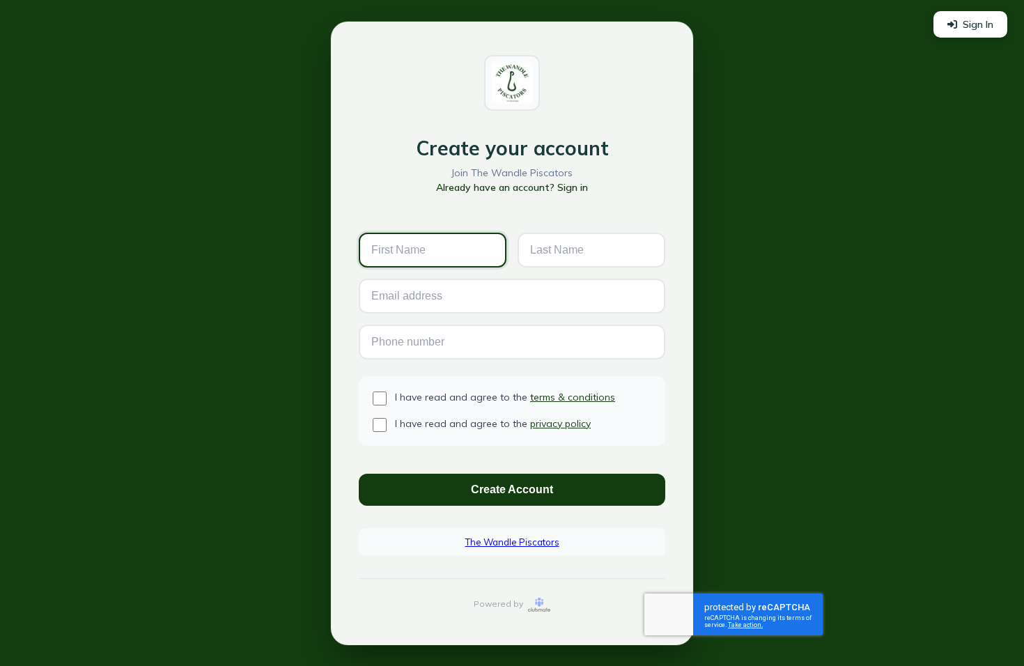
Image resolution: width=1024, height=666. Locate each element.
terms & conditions (572, 397)
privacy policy (560, 423)
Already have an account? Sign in (512, 187)
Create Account (512, 489)
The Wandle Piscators (512, 542)
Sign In (978, 24)
